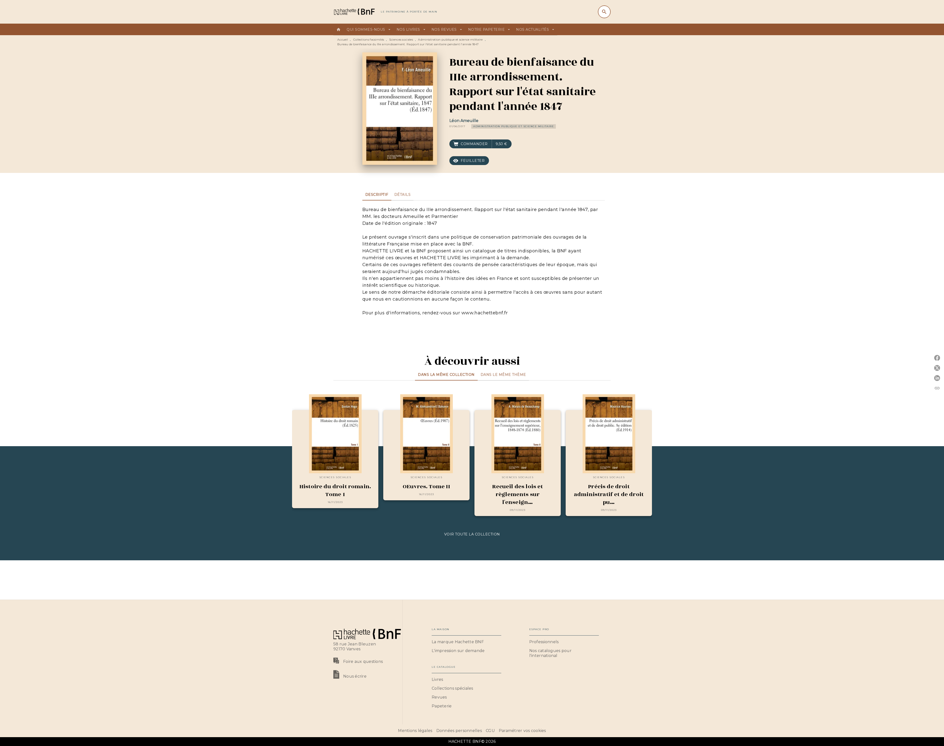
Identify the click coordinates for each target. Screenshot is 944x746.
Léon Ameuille (463, 120)
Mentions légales (415, 730)
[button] (513, 126)
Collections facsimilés (368, 39)
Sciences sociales (401, 39)
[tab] (338, 29)
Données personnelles (459, 730)
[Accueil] (354, 11)
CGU (490, 730)
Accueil (342, 39)
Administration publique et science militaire (450, 39)
